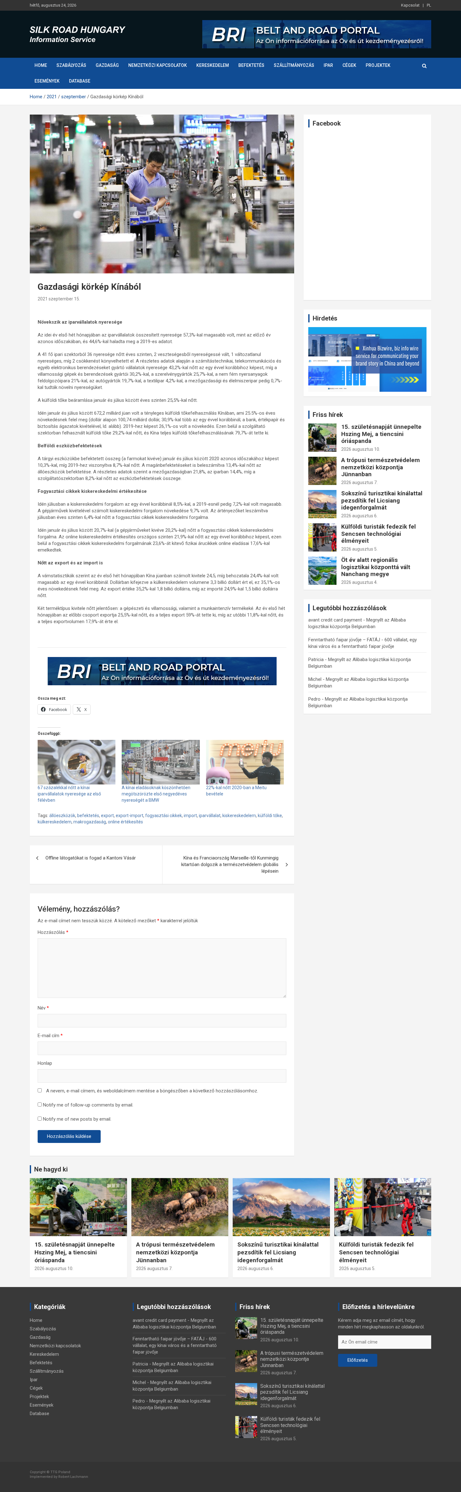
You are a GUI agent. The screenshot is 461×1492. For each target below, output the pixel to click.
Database (79, 80)
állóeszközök (62, 815)
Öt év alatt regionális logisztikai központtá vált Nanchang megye (375, 567)
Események (47, 80)
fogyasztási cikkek (163, 815)
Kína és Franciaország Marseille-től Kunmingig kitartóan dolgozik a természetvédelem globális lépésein (229, 864)
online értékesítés (125, 821)
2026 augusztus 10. (360, 449)
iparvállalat (209, 815)
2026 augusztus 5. (359, 549)
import (190, 815)
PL (429, 5)
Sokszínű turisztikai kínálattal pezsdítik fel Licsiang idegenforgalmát (381, 500)
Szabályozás (71, 65)
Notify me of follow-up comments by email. (88, 1105)
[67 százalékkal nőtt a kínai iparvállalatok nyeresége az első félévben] (76, 762)
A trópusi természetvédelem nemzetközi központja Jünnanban (380, 467)
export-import (129, 815)
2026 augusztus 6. (359, 515)
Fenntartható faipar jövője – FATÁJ (344, 640)
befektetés (88, 815)
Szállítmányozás (294, 65)
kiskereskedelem (239, 815)
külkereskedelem (55, 821)
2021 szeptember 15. (59, 298)
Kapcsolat (410, 5)
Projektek (378, 65)
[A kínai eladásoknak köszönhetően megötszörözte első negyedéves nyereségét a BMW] (160, 762)
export (107, 815)
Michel (314, 679)
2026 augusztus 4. (359, 582)
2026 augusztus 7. (359, 482)
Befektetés (251, 65)
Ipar (328, 65)
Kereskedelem (212, 65)
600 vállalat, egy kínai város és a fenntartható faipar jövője (175, 1345)
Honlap (45, 1063)
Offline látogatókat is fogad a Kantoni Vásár (90, 858)
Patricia (316, 659)
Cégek (349, 65)
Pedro (314, 699)
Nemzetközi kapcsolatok (157, 65)
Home (40, 65)
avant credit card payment (335, 620)
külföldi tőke (270, 815)
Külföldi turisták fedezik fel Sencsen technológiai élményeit (378, 534)
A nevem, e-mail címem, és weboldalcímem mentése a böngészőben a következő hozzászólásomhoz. (152, 1091)
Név (43, 1008)
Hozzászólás (53, 932)
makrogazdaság (89, 821)
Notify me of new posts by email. (77, 1119)
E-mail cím (50, 1035)
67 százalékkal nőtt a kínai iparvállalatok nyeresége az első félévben (69, 794)
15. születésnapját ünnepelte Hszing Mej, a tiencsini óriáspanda (381, 434)
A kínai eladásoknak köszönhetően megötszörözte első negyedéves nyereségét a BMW (156, 794)
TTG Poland (60, 1472)
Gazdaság (107, 65)
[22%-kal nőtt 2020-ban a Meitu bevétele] (245, 762)
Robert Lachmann (73, 1477)
